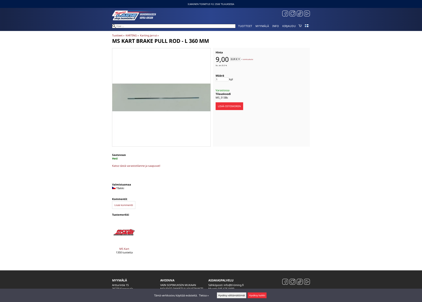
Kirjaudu (289, 26)
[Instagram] (292, 14)
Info (275, 26)
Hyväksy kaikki (257, 295)
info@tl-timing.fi (234, 285)
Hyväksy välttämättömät (231, 295)
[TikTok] (300, 14)
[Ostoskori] (300, 26)
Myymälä (262, 26)
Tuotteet (245, 26)
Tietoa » (204, 295)
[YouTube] (307, 14)
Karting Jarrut (149, 35)
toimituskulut (248, 59)
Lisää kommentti (123, 205)
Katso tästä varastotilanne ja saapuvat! (136, 166)
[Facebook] (285, 14)
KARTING (132, 35)
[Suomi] (307, 26)
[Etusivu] (137, 19)
